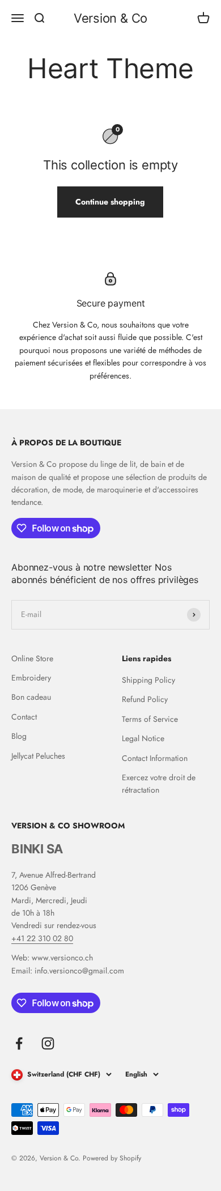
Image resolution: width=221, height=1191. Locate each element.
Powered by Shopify (112, 1158)
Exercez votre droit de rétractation (159, 784)
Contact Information (155, 758)
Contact (24, 716)
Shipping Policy (148, 680)
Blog (19, 736)
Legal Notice (143, 738)
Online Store (32, 658)
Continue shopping (110, 201)
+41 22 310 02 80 (42, 938)
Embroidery (31, 677)
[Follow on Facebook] (19, 1043)
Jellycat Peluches (38, 756)
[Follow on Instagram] (48, 1043)
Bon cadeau (31, 697)
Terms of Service (150, 719)
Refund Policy (145, 699)
